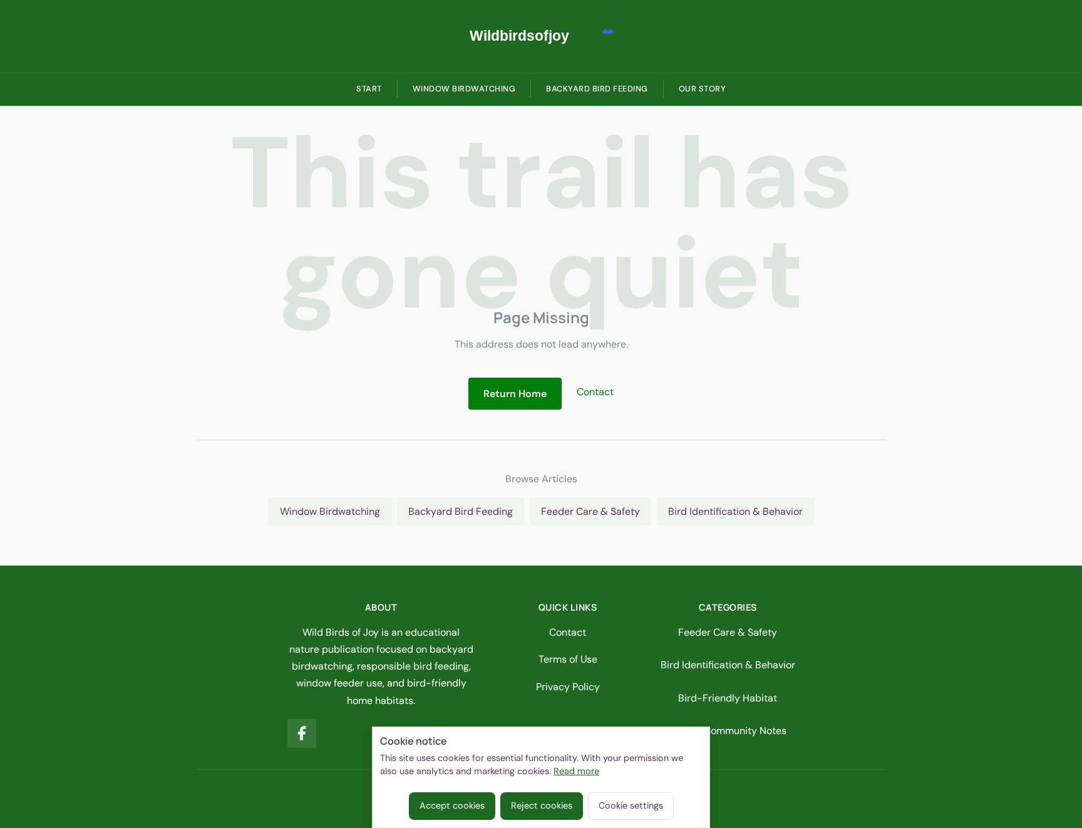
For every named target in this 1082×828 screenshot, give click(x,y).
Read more (576, 771)
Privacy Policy (568, 686)
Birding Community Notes (727, 730)
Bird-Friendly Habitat (727, 698)
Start (369, 88)
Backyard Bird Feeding (597, 88)
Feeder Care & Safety (590, 511)
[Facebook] (301, 733)
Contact (595, 391)
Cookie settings (631, 805)
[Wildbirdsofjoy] (541, 36)
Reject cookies (541, 805)
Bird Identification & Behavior (735, 511)
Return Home (515, 393)
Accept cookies (452, 805)
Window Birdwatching (464, 88)
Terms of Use (567, 659)
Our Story (702, 88)
